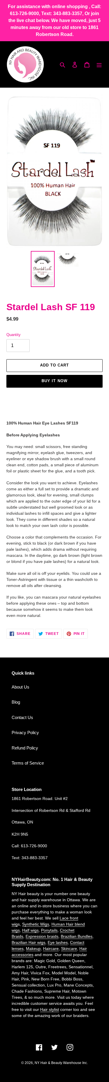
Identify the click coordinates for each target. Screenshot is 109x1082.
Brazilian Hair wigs (28, 942)
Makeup (33, 948)
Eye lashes (58, 942)
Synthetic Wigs (35, 924)
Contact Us (22, 717)
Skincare (69, 948)
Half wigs (30, 930)
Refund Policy (25, 747)
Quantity (13, 335)
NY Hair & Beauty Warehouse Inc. (61, 1063)
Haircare (51, 948)
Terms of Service (28, 763)
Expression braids (42, 936)
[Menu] (99, 64)
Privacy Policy (25, 732)
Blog (16, 702)
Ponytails (49, 930)
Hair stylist (49, 1009)
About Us (20, 686)
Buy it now (54, 381)
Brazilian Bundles (76, 936)
